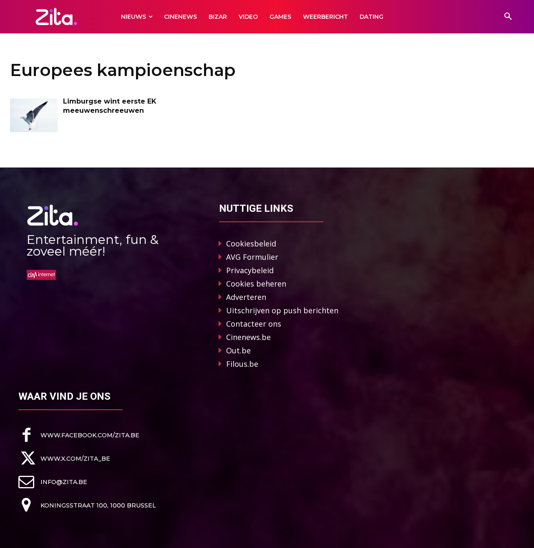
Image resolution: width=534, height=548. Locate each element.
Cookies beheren (256, 284)
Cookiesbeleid (251, 243)
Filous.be (242, 364)
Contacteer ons (253, 324)
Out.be (238, 350)
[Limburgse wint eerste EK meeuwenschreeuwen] (34, 115)
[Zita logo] (56, 16)
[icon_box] (78, 435)
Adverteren (246, 297)
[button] (508, 17)
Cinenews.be (248, 337)
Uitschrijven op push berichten (282, 310)
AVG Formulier (252, 257)
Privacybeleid (250, 270)
